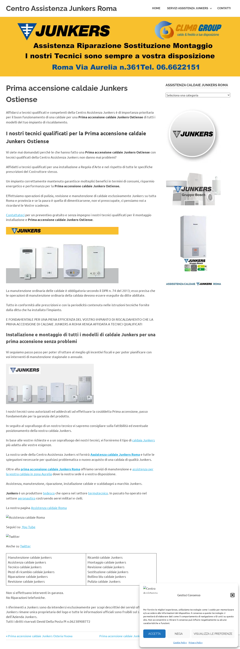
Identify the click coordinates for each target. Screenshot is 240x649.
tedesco (49, 493)
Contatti (224, 8)
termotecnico (98, 493)
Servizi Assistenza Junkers (187, 8)
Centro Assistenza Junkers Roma (61, 8)
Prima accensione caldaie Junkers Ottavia (126, 636)
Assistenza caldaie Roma (49, 508)
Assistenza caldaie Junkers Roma (115, 454)
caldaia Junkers (143, 440)
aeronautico (26, 498)
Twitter (25, 546)
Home (156, 8)
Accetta (154, 633)
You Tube (28, 527)
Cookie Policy (180, 642)
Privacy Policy (195, 642)
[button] (232, 595)
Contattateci (15, 215)
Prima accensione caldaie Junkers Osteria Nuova (40, 636)
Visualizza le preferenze (213, 633)
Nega (179, 633)
